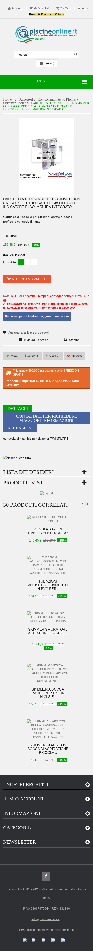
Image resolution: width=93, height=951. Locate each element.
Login (84, 8)
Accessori (26, 99)
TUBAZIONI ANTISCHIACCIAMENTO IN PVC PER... (48, 585)
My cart (65, 8)
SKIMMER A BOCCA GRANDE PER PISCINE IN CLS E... (48, 693)
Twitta (13, 355)
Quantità (9, 262)
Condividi (32, 355)
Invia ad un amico (36, 339)
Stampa (74, 339)
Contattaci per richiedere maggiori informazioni (46, 418)
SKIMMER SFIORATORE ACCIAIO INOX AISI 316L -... (48, 633)
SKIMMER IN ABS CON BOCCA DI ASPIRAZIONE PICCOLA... (47, 748)
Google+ (54, 355)
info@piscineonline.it (46, 919)
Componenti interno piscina (57, 99)
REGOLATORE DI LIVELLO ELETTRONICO (48, 531)
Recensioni (20, 428)
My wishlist (41, 8)
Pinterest (76, 355)
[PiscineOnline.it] (46, 34)
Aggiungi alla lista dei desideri (28, 332)
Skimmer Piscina (14, 103)
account (16, 8)
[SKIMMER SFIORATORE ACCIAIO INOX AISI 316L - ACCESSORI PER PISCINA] (47, 617)
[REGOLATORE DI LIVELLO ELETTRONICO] (47, 519)
